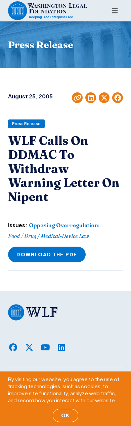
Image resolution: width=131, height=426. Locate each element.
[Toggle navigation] (114, 10)
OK (65, 415)
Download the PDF (46, 254)
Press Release (26, 123)
